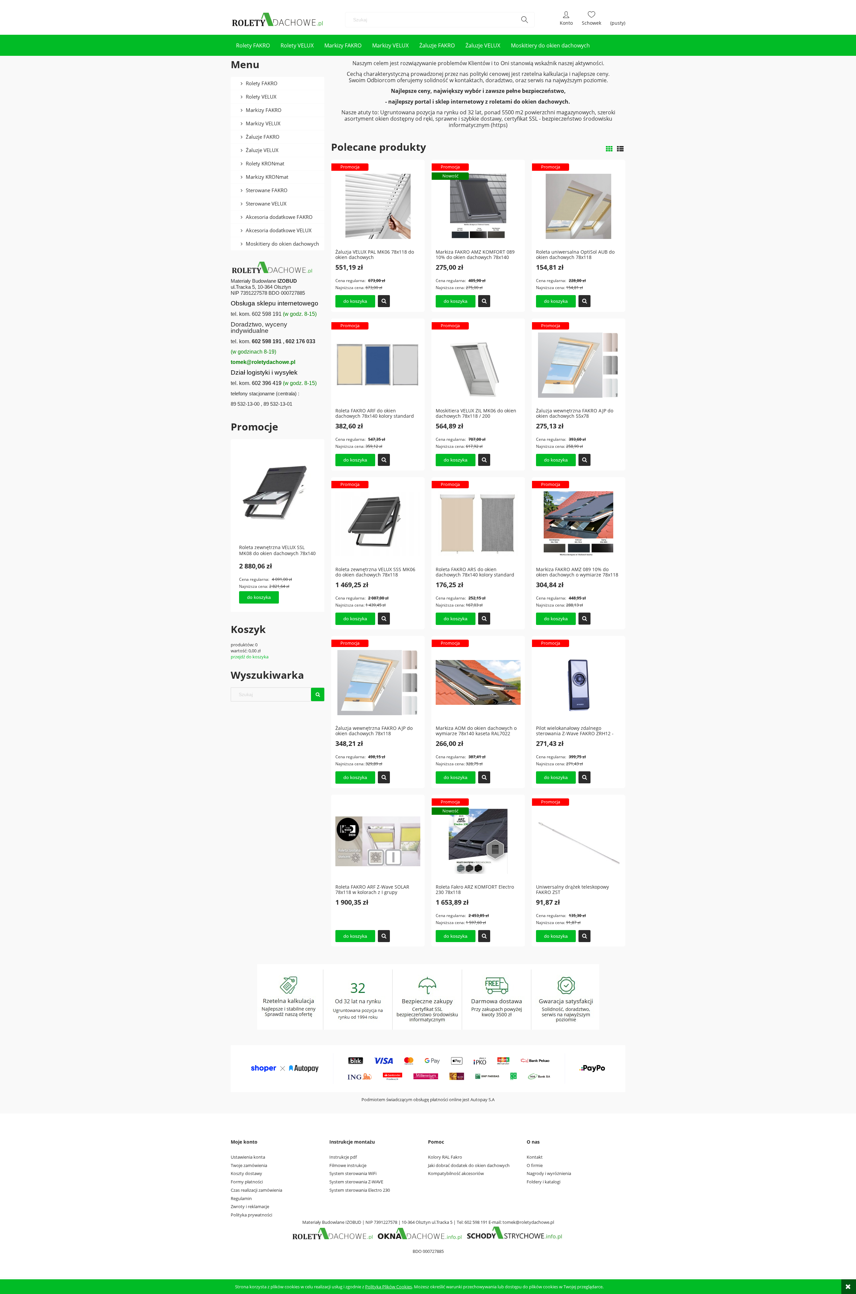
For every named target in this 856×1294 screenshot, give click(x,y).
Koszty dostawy (246, 1173)
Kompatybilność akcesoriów (456, 1173)
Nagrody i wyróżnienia (549, 1173)
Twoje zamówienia (249, 1165)
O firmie (535, 1165)
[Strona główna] (278, 19)
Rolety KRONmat (265, 163)
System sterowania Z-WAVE (356, 1182)
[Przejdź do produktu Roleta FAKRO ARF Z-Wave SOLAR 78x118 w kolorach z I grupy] (377, 841)
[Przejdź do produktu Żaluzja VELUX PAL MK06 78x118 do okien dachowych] (377, 206)
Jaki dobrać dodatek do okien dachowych (469, 1165)
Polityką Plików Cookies (388, 1287)
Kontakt (535, 1157)
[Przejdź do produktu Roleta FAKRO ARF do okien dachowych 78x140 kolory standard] (377, 364)
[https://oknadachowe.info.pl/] (419, 1233)
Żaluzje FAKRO (263, 136)
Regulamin (241, 1198)
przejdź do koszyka (250, 657)
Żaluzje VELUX (262, 150)
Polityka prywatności (251, 1215)
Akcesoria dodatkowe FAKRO (279, 217)
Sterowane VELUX (266, 203)
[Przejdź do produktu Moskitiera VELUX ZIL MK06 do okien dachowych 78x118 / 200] (478, 364)
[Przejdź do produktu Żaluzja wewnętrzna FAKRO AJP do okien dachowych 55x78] (578, 364)
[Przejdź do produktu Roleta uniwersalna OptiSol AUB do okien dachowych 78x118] (578, 206)
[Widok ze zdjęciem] (609, 148)
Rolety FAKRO (262, 83)
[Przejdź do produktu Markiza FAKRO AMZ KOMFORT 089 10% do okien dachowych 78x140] (478, 206)
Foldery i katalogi (543, 1182)
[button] (384, 301)
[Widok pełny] (620, 148)
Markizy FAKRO (264, 110)
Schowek (591, 19)
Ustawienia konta (248, 1157)
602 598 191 (476, 1222)
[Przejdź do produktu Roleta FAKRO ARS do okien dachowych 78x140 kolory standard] (478, 523)
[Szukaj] (525, 19)
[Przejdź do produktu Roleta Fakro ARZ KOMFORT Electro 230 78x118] (478, 841)
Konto (566, 19)
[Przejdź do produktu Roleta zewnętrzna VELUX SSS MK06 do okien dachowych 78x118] (377, 523)
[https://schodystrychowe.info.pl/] (513, 1233)
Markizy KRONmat (267, 176)
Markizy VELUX (263, 123)
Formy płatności (247, 1182)
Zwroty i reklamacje (250, 1206)
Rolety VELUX (261, 96)
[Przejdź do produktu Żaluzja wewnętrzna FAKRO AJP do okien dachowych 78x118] (377, 682)
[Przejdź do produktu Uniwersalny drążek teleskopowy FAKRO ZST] (578, 841)
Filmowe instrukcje (347, 1165)
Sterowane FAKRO (267, 190)
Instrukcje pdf (343, 1157)
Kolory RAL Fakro (445, 1157)
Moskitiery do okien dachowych (282, 243)
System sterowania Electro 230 (359, 1190)
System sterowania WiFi (353, 1173)
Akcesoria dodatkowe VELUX (279, 230)
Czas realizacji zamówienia (256, 1190)
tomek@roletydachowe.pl (528, 1222)
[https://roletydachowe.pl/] (333, 1233)
